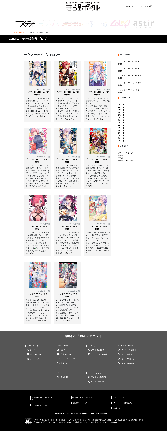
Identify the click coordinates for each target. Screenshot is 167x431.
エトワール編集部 (129, 350)
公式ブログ (34, 359)
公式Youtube (35, 354)
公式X (32, 350)
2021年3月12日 (43, 291)
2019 (120, 123)
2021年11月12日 (73, 89)
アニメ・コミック (125, 153)
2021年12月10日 (43, 89)
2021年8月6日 (74, 157)
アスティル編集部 (98, 377)
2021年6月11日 (43, 224)
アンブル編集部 (97, 350)
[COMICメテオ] (24, 24)
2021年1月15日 (73, 291)
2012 (120, 141)
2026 (120, 105)
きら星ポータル (18, 32)
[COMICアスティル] (142, 24)
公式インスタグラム (69, 359)
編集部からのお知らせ (127, 160)
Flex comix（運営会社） (123, 403)
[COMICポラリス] (48, 24)
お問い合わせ (118, 408)
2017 (120, 128)
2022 (120, 115)
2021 (120, 117)
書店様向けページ (79, 403)
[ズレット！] (119, 24)
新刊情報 (122, 155)
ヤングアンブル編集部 (100, 354)
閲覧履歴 (148, 6)
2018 (120, 125)
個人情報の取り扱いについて (43, 399)
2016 (120, 130)
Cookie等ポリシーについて (43, 405)
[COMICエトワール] (95, 24)
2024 (120, 110)
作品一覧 (130, 6)
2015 (120, 133)
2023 (120, 112)
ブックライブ (118, 397)
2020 (120, 120)
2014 (120, 135)
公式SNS (64, 377)
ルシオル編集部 (128, 363)
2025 (120, 107)
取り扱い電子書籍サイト (82, 397)
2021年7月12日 (103, 157)
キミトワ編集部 (128, 359)
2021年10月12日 (103, 89)
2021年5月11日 (73, 224)
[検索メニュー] (157, 6)
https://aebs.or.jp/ (111, 422)
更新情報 (122, 158)
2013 (120, 138)
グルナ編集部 (127, 354)
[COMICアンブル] (71, 24)
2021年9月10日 (43, 157)
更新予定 (139, 6)
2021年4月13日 (103, 224)
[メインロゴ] (83, 6)
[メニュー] (162, 6)
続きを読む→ (40, 116)
